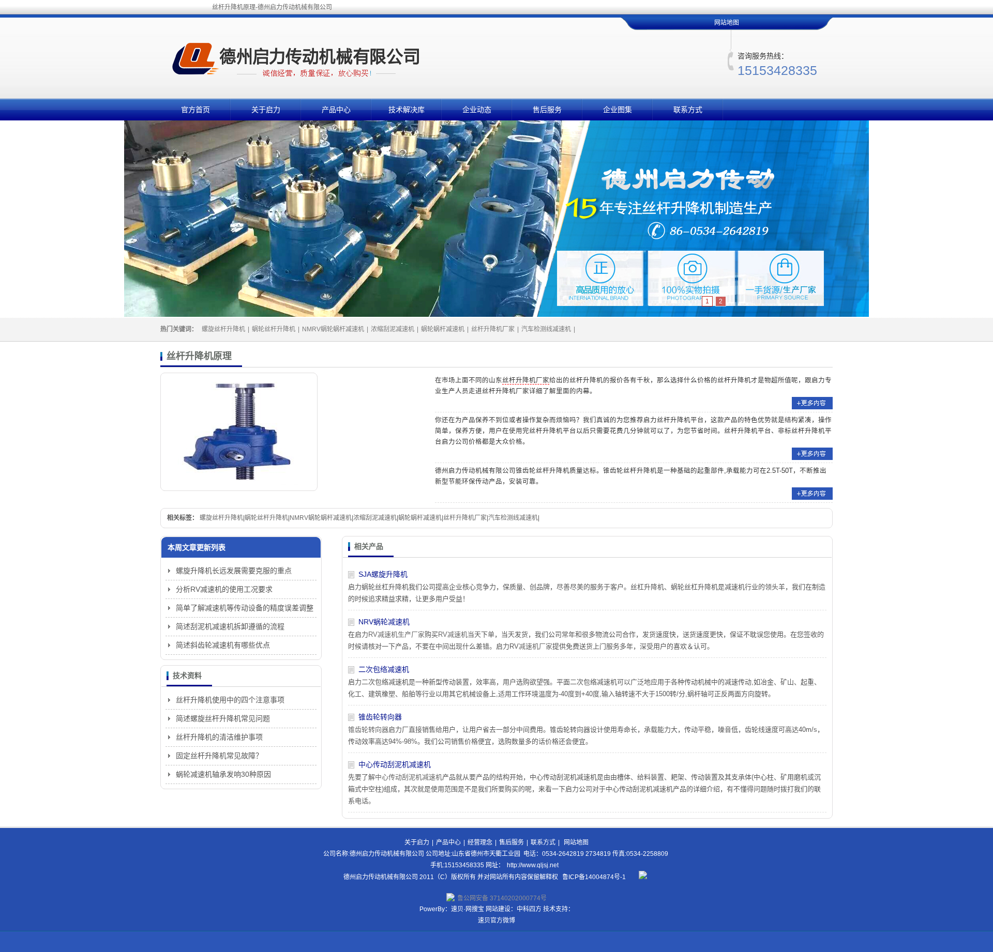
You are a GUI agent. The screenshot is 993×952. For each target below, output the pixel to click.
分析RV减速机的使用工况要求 (224, 589)
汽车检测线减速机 (546, 329)
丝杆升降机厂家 (493, 329)
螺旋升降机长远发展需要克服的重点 (234, 570)
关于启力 (265, 109)
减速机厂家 (535, 646)
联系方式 (687, 109)
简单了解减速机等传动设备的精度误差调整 (244, 608)
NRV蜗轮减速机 (384, 622)
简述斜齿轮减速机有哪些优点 (223, 645)
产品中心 (336, 109)
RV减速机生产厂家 (396, 634)
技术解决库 (406, 109)
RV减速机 (453, 634)
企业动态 (476, 109)
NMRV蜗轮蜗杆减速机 (333, 329)
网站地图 (726, 22)
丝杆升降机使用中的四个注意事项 (230, 700)
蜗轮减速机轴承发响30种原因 (223, 774)
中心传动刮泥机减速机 (394, 764)
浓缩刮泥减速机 (392, 329)
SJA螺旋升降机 (383, 574)
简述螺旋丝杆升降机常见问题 (223, 718)
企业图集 (617, 109)
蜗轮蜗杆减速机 (442, 329)
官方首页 (195, 109)
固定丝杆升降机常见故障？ (219, 755)
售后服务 (547, 109)
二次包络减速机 (383, 669)
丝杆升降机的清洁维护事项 (219, 737)
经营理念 (480, 842)
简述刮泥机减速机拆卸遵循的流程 (230, 626)
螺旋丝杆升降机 (223, 329)
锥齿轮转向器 (380, 717)
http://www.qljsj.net (533, 865)
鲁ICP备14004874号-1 (594, 877)
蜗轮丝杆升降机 (273, 329)
